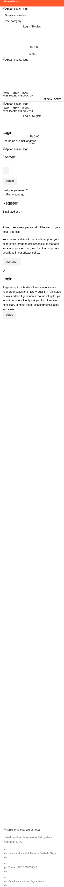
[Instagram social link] (27, 5)
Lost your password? (15, 190)
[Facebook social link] (23, 5)
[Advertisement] (32, 51)
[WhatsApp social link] (41, 5)
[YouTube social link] (32, 5)
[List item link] (32, 867)
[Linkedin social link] (36, 5)
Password (9, 156)
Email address (12, 211)
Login (9, 315)
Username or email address (20, 140)
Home (24, 118)
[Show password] (6, 170)
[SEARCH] (57, 17)
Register (11, 262)
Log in (10, 181)
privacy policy (31, 252)
